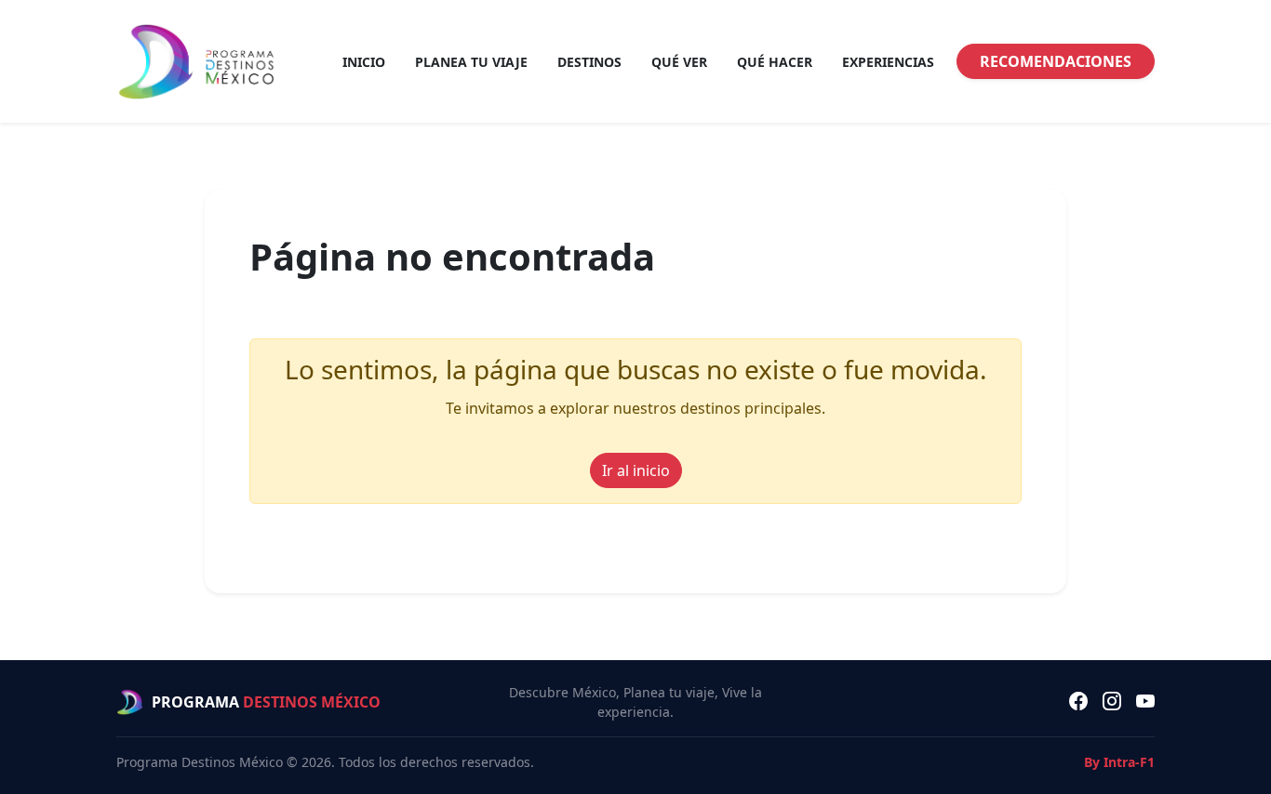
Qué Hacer (774, 62)
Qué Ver (679, 62)
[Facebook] (1078, 702)
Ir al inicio (636, 470)
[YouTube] (1145, 702)
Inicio (363, 62)
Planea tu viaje (471, 62)
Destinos (589, 62)
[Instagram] (1112, 702)
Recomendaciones (1055, 61)
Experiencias (888, 62)
